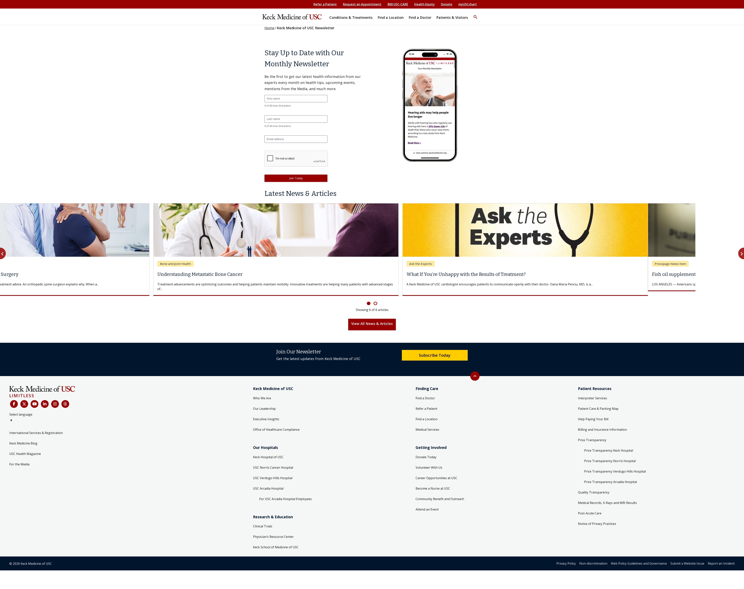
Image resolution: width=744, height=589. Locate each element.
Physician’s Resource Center (273, 532)
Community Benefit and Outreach (440, 494)
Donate (446, 4)
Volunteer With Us (429, 463)
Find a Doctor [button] (420, 17)
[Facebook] (14, 399)
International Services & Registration (36, 428)
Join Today (296, 178)
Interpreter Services (592, 393)
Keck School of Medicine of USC (276, 542)
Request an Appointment (362, 4)
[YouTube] (34, 399)
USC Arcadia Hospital (268, 484)
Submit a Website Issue (687, 559)
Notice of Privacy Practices (597, 519)
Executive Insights (266, 414)
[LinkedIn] (44, 399)
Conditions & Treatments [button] (351, 17)
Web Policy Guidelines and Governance (639, 559)
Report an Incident (721, 559)
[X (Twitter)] (24, 399)
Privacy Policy (566, 559)
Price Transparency (592, 435)
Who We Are (262, 393)
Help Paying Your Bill (593, 414)
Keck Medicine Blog (23, 439)
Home (269, 28)
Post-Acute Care (589, 508)
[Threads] (65, 399)
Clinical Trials (262, 521)
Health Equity (424, 4)
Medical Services (427, 425)
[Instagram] (55, 399)
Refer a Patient (325, 4)
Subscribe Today (434, 350)
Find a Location (426, 414)
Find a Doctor (425, 393)
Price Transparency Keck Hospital (608, 446)
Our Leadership (264, 404)
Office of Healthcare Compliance (276, 425)
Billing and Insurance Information (602, 425)
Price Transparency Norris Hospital (610, 456)
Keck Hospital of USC (268, 452)
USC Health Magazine (25, 449)
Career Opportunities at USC (436, 473)
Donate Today (426, 452)
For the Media (19, 459)
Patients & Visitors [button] (452, 17)
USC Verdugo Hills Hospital (272, 473)
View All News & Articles (372, 319)
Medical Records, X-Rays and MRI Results (607, 498)
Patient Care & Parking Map (598, 404)
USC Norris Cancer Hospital (273, 463)
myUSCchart (467, 4)
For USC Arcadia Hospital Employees (285, 494)
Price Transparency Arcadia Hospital (610, 477)
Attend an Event (427, 505)
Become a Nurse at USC (433, 484)
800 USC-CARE (398, 4)
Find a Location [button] (391, 17)
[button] (475, 14)
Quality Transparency (593, 488)
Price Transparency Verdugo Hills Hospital (615, 467)
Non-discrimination (593, 559)
